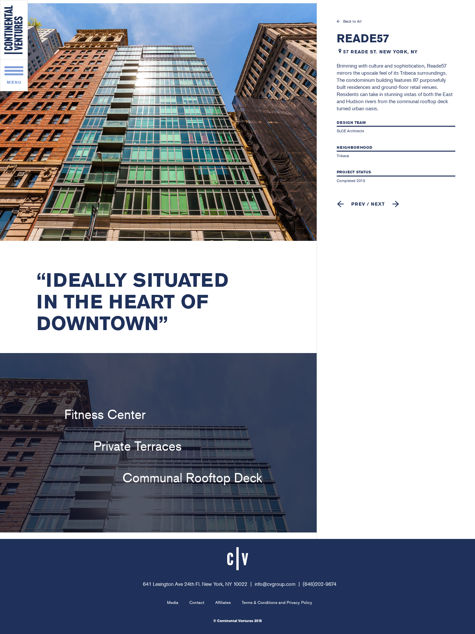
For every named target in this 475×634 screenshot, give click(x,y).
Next (378, 204)
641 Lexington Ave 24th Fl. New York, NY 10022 (195, 584)
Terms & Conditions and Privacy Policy (277, 602)
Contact (196, 602)
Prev (358, 204)
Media (172, 602)
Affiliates (223, 602)
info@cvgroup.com (275, 584)
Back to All (352, 21)
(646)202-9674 (319, 584)
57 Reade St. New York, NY (380, 52)
